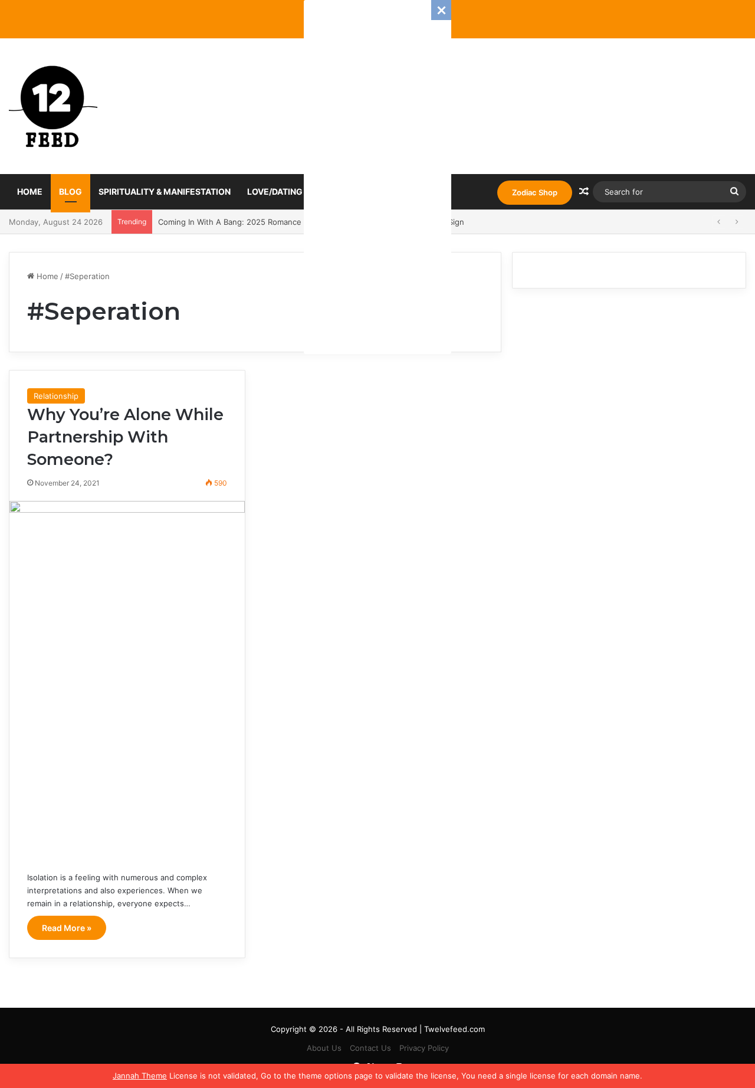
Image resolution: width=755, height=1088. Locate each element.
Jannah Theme (140, 1075)
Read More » (66, 928)
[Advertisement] (377, 177)
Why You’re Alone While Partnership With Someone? (125, 437)
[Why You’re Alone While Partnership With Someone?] (127, 677)
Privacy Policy (424, 1048)
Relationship (56, 396)
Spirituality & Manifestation (165, 191)
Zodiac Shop (534, 192)
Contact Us (370, 1048)
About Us (324, 1048)
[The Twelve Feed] (53, 106)
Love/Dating (275, 191)
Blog (70, 191)
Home (29, 191)
